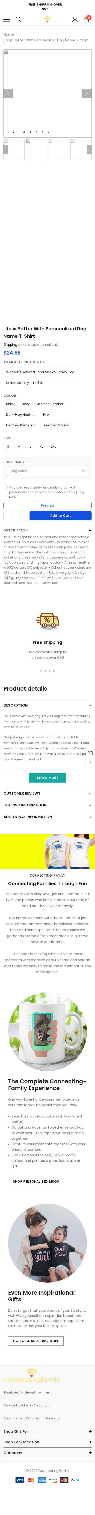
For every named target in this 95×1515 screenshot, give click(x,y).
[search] (19, 19)
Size (7, 438)
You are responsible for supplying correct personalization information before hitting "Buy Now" (47, 492)
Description (15, 530)
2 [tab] (45, 671)
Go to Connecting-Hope (36, 1341)
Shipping (10, 344)
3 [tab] (49, 671)
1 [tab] (41, 671)
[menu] (6, 19)
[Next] (87, 93)
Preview (47, 505)
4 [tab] (54, 671)
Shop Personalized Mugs (36, 1181)
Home (8, 34)
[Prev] (8, 93)
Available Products (23, 362)
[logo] (47, 19)
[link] (31, 1376)
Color (9, 395)
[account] (75, 19)
